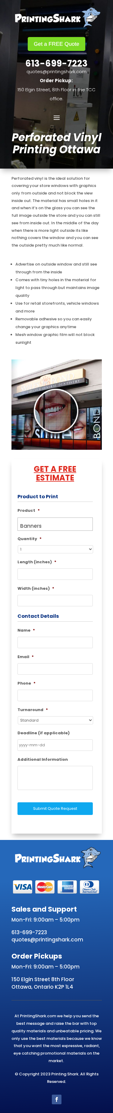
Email (25, 657)
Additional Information (42, 759)
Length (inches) (36, 562)
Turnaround (32, 710)
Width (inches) (35, 588)
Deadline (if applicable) (43, 733)
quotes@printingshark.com (56, 71)
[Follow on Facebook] (56, 1099)
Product (28, 510)
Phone (26, 683)
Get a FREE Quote (56, 44)
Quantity (29, 539)
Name (26, 630)
